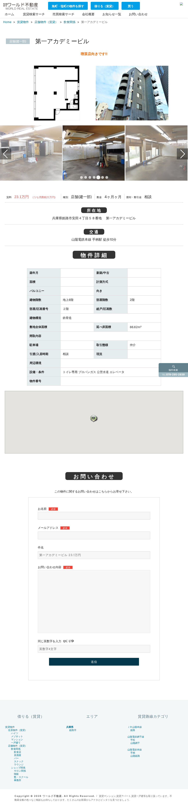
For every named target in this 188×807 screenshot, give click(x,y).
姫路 (132, 730)
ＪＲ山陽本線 (134, 727)
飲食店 (17, 752)
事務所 (17, 780)
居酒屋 (17, 755)
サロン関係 (20, 770)
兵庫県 (69, 727)
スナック (19, 761)
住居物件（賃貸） (17, 730)
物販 (16, 774)
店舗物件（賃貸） (17, 745)
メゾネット (17, 736)
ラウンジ (19, 764)
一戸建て (16, 742)
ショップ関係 (18, 767)
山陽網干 (135, 743)
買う (131, 6)
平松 (132, 740)
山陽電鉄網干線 (135, 736)
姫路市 (72, 730)
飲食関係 (16, 749)
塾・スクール (21, 777)
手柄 (132, 752)
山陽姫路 (135, 756)
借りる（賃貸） (104, 6)
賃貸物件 (10, 727)
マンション (17, 739)
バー (16, 758)
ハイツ (14, 733)
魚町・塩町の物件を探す (68, 6)
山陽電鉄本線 (134, 749)
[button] (94, 418)
